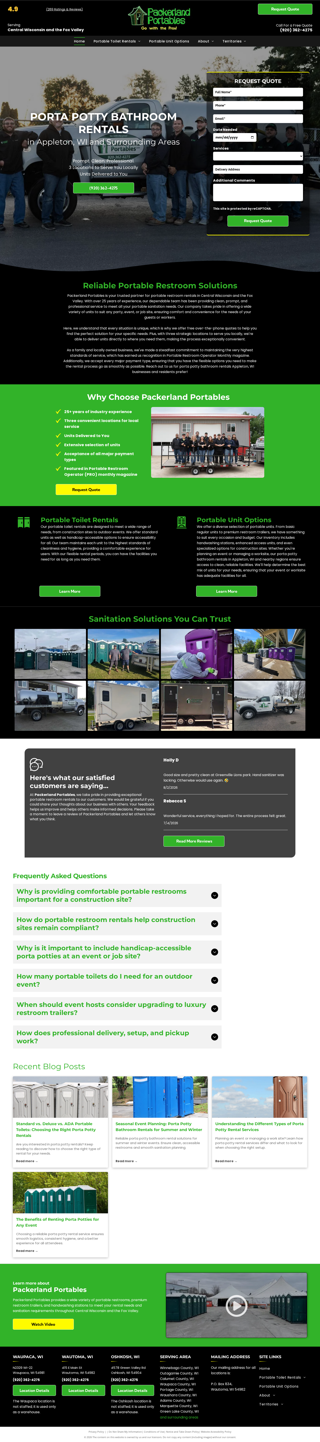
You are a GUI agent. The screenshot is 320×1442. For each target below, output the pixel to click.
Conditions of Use (154, 1431)
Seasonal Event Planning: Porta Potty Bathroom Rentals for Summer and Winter (159, 1126)
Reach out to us (159, 366)
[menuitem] (79, 41)
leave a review (65, 814)
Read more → (27, 1161)
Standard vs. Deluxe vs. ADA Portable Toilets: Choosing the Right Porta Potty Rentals (56, 1129)
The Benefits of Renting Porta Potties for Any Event (57, 1222)
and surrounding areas (179, 1417)
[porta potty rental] (60, 1192)
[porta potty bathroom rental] (159, 1097)
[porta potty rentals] (60, 1097)
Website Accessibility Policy (216, 1431)
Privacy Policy (96, 1431)
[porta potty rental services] (259, 1097)
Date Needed (225, 129)
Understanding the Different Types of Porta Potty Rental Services (259, 1126)
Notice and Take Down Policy (182, 1431)
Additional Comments (234, 180)
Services (221, 148)
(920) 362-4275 (296, 30)
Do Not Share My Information (125, 1431)
